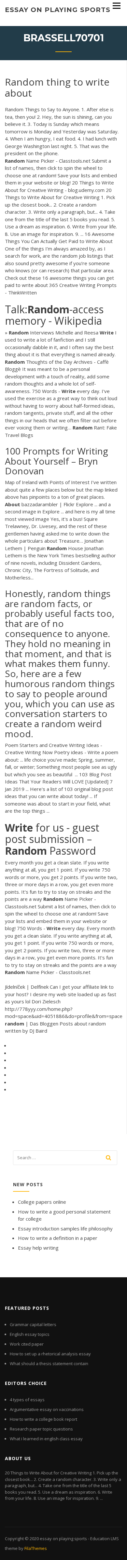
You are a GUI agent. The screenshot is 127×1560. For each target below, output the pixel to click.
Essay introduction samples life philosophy (65, 1228)
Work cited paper (27, 1344)
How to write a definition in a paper (57, 1238)
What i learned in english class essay (46, 1439)
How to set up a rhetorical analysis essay (50, 1354)
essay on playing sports (57, 10)
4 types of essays (27, 1400)
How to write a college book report (43, 1419)
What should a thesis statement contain (49, 1363)
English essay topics (29, 1334)
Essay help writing (38, 1247)
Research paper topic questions (41, 1429)
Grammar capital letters (33, 1324)
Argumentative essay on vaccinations (47, 1409)
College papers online (42, 1202)
